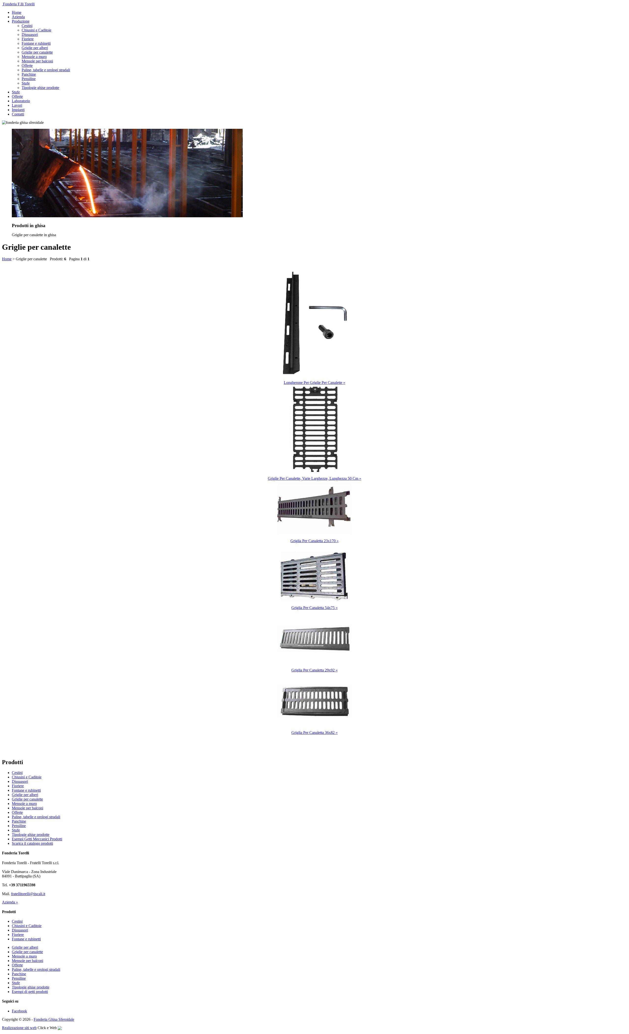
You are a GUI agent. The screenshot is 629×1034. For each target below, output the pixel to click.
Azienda (18, 17)
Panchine (29, 74)
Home (16, 12)
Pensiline (29, 79)
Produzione (20, 21)
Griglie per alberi (35, 48)
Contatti (18, 114)
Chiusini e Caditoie (36, 30)
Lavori (17, 105)
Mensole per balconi (37, 61)
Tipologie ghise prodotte (40, 88)
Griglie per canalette (37, 52)
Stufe (26, 83)
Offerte (27, 65)
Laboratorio (21, 101)
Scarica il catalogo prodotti (32, 843)
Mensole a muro (34, 57)
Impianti (18, 110)
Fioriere (28, 39)
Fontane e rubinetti (36, 43)
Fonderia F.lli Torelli (18, 4)
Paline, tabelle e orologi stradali (46, 70)
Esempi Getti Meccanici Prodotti (37, 839)
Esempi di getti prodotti (30, 992)
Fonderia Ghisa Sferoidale (54, 1019)
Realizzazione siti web (19, 1028)
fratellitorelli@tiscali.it (28, 894)
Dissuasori (30, 34)
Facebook (19, 1011)
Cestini (27, 26)
